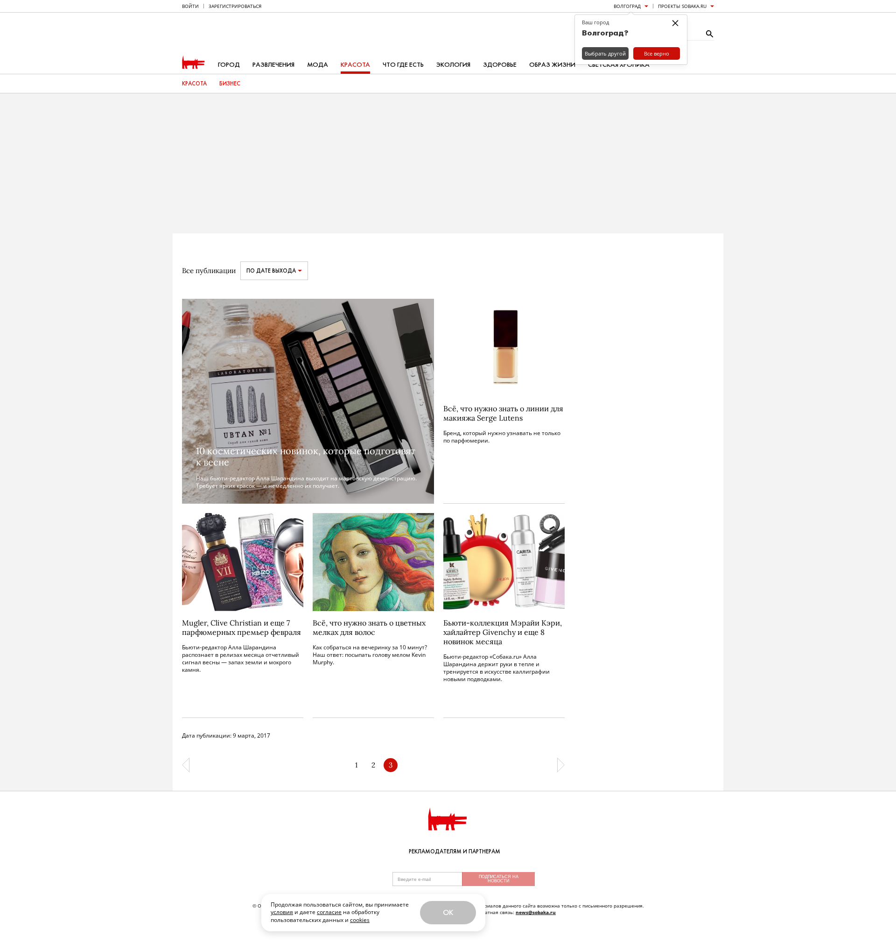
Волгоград (627, 6)
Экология (453, 65)
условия (282, 912)
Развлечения (273, 65)
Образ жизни (552, 65)
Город (229, 65)
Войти (190, 6)
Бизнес (229, 83)
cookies (360, 920)
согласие (329, 912)
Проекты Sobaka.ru (682, 6)
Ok (448, 912)
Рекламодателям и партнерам (454, 851)
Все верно (656, 53)
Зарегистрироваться (235, 6)
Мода (317, 65)
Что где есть (403, 65)
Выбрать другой (605, 53)
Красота (355, 65)
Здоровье (500, 65)
